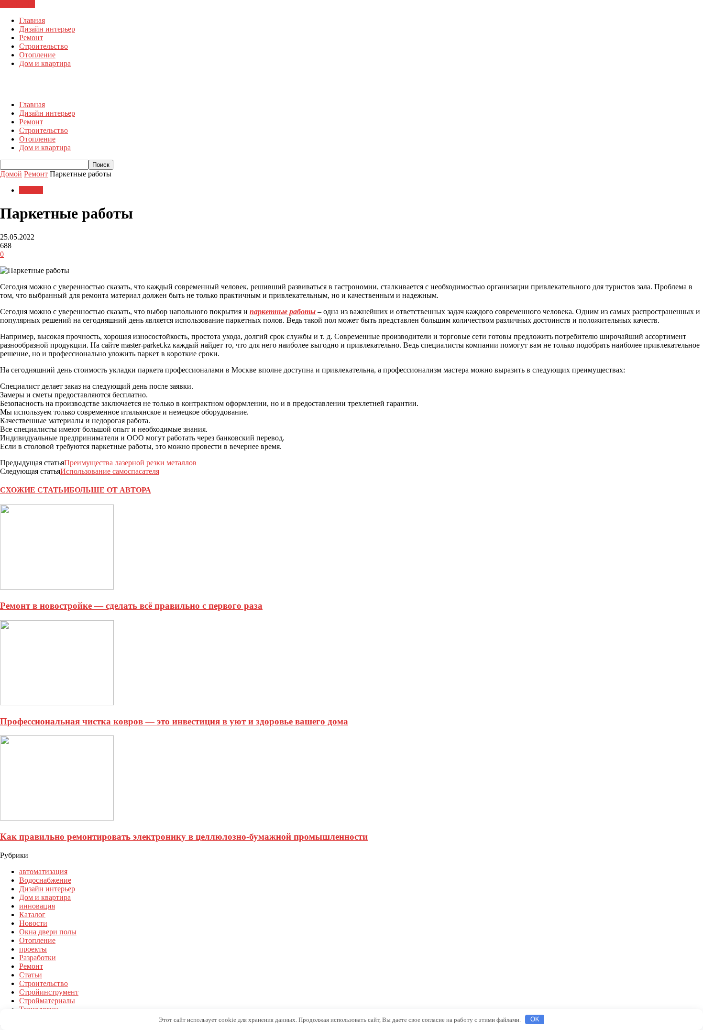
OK (534, 1019)
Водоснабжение (45, 880)
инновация (37, 906)
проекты (33, 949)
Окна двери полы (48, 932)
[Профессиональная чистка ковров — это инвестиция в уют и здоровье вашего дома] (57, 703)
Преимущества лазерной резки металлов (130, 463)
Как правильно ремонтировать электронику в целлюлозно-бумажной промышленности (184, 837)
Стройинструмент (48, 992)
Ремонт (31, 37)
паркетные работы (283, 311)
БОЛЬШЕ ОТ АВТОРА (110, 490)
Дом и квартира (45, 63)
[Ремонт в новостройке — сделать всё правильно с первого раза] (57, 587)
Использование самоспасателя (109, 471)
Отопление (37, 55)
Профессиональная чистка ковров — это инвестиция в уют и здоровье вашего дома (174, 721)
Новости (33, 923)
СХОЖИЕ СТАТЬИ (34, 490)
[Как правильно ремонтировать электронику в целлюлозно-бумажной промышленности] (57, 818)
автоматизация (43, 871)
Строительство (43, 46)
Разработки (37, 957)
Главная (32, 20)
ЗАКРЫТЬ (17, 4)
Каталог (32, 914)
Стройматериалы (47, 1001)
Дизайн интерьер (47, 29)
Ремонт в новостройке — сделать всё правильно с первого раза (131, 606)
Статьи (30, 975)
